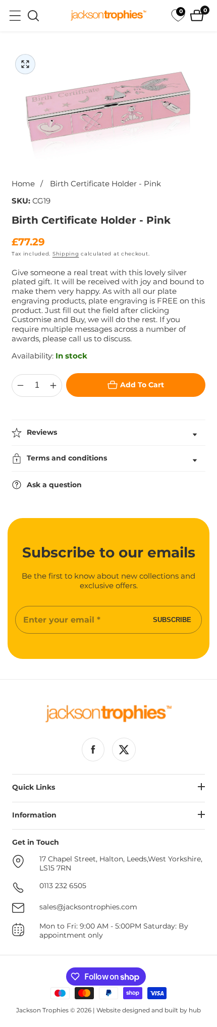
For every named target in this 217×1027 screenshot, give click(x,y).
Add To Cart (142, 384)
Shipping (65, 253)
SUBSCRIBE (172, 620)
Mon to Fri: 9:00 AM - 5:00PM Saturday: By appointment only (113, 931)
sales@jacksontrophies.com (88, 907)
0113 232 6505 (62, 886)
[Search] (33, 16)
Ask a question (54, 484)
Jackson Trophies (42, 1010)
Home (23, 183)
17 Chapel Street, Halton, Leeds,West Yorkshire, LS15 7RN (120, 863)
